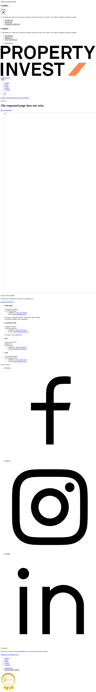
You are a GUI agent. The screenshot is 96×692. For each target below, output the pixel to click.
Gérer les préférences (11, 40)
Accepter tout (9, 20)
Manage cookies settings (12, 670)
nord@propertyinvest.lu (19, 361)
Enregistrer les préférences (12, 24)
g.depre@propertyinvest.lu (20, 331)
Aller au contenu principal (8, 1)
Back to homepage (6, 110)
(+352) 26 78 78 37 (21, 330)
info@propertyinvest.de (19, 349)
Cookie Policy (8, 43)
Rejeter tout (8, 22)
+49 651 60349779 (21, 347)
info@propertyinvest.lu (19, 314)
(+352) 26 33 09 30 (21, 312)
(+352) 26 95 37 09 (21, 360)
